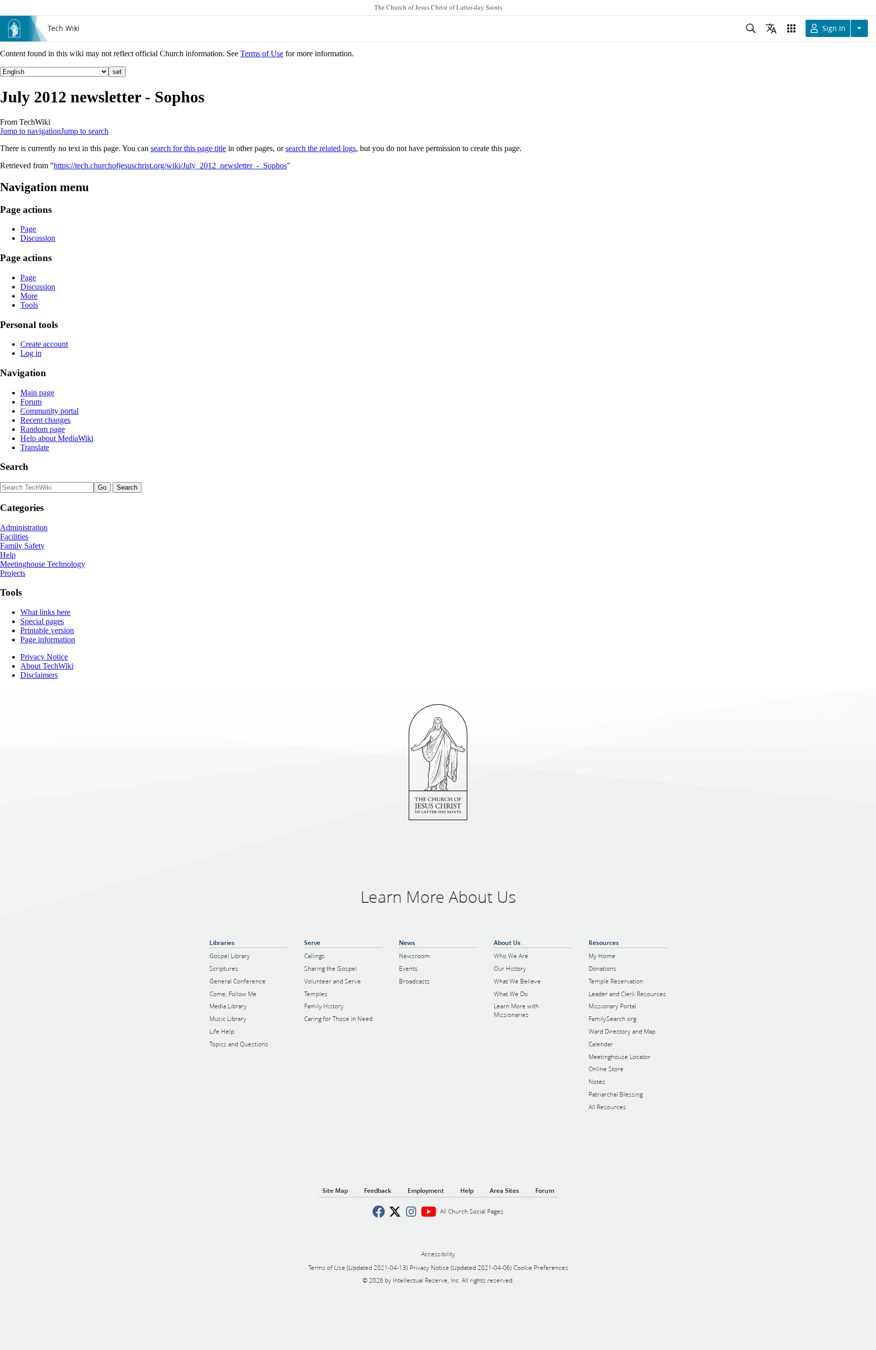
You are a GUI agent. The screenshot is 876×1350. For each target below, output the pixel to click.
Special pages (42, 621)
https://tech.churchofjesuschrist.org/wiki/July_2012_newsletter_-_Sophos (170, 165)
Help (8, 555)
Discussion (37, 238)
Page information (47, 639)
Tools (29, 305)
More (29, 295)
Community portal (49, 411)
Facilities (14, 536)
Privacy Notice (44, 656)
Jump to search (84, 131)
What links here (45, 612)
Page (28, 229)
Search (14, 466)
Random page (42, 429)
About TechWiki (47, 666)
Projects (12, 573)
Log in (31, 353)
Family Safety (22, 545)
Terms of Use (261, 53)
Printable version (47, 630)
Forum (31, 401)
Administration (24, 527)
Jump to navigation (30, 131)
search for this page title (188, 148)
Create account (44, 344)
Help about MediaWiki (56, 438)
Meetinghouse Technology (42, 564)
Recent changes (45, 420)
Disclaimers (39, 675)
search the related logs (320, 148)
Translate (34, 447)
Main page (37, 392)
